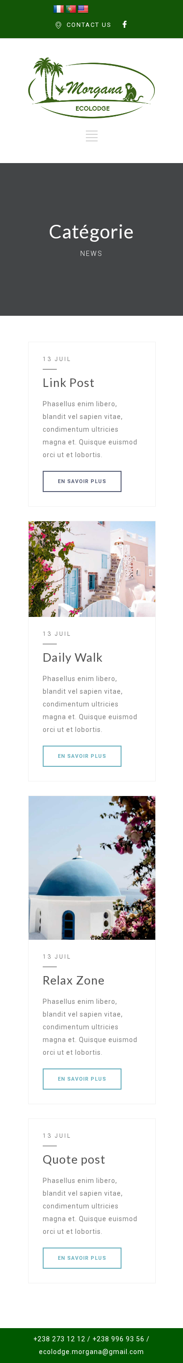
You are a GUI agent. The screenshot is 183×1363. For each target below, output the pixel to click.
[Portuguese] (70, 9)
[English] (83, 9)
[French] (58, 9)
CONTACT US (89, 24)
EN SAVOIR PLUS (82, 481)
